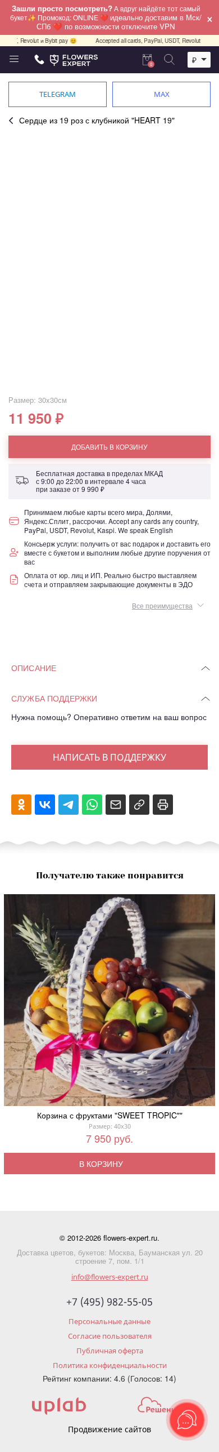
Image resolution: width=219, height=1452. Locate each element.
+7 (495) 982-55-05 (109, 1302)
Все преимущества (162, 605)
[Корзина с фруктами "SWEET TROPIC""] (109, 1002)
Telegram (57, 94)
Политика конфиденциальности (110, 1365)
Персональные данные (109, 1321)
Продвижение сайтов (109, 1429)
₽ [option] (194, 59)
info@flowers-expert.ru (109, 1277)
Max (162, 94)
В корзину (101, 1163)
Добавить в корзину (109, 446)
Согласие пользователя (110, 1336)
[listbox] (199, 60)
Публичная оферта (109, 1351)
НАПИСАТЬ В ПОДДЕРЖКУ (109, 757)
